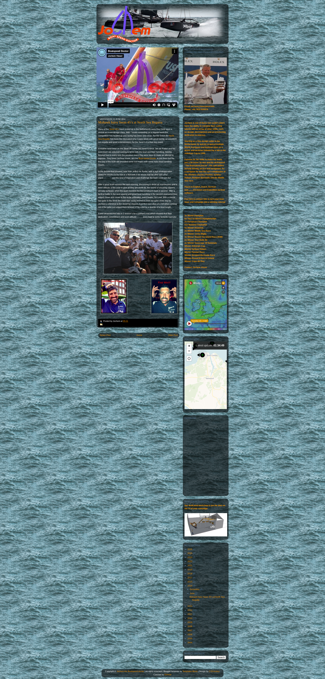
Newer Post (105, 335)
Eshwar (168, 674)
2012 (190, 610)
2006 (190, 634)
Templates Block (190, 671)
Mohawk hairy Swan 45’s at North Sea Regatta (130, 122)
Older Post (173, 335)
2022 (190, 561)
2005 (190, 638)
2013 (190, 606)
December (195, 589)
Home (139, 335)
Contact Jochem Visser (196, 267)
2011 (190, 614)
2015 (190, 582)
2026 (190, 549)
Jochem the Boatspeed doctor (130, 671)
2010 (190, 618)
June (192, 593)
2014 (190, 586)
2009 (190, 622)
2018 (190, 573)
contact (199, 199)
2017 (190, 578)
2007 (190, 630)
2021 (190, 565)
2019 (190, 569)
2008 (190, 626)
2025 (190, 553)
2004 (190, 642)
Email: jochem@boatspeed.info (199, 106)
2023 (190, 557)
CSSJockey (214, 671)
